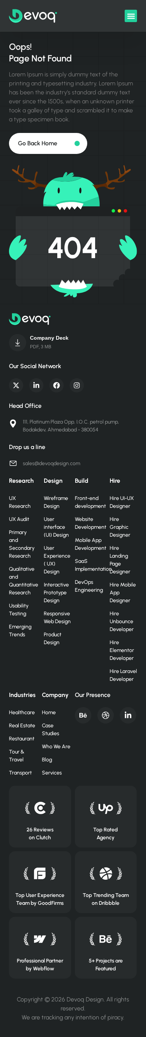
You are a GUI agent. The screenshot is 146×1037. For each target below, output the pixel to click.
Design (53, 480)
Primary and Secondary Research (21, 544)
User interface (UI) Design (56, 527)
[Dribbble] (105, 715)
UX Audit (19, 519)
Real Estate (22, 725)
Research (21, 480)
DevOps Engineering (88, 586)
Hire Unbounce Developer (122, 621)
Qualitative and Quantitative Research (22, 581)
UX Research (20, 502)
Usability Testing (18, 610)
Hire (115, 480)
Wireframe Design (56, 502)
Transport (20, 773)
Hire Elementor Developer (122, 650)
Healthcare (22, 712)
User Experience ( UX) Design (57, 560)
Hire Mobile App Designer (123, 593)
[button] (131, 16)
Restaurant (21, 739)
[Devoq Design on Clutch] (40, 808)
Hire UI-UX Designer (122, 502)
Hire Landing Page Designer (120, 560)
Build (81, 480)
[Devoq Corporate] (17, 342)
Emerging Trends (20, 631)
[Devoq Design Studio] (40, 873)
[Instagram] (77, 385)
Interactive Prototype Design (56, 593)
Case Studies (50, 729)
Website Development (88, 523)
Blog (47, 759)
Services (52, 773)
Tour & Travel (16, 756)
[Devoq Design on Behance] (105, 939)
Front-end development (88, 502)
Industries (22, 694)
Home (49, 712)
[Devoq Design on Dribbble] (105, 873)
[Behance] (83, 715)
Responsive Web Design (57, 617)
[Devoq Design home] (33, 16)
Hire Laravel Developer (123, 675)
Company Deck (49, 338)
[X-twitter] (16, 385)
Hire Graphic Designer (120, 527)
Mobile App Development (88, 544)
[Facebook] (56, 385)
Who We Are (56, 746)
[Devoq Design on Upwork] (105, 808)
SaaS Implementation (88, 565)
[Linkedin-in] (36, 385)
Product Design (52, 638)
